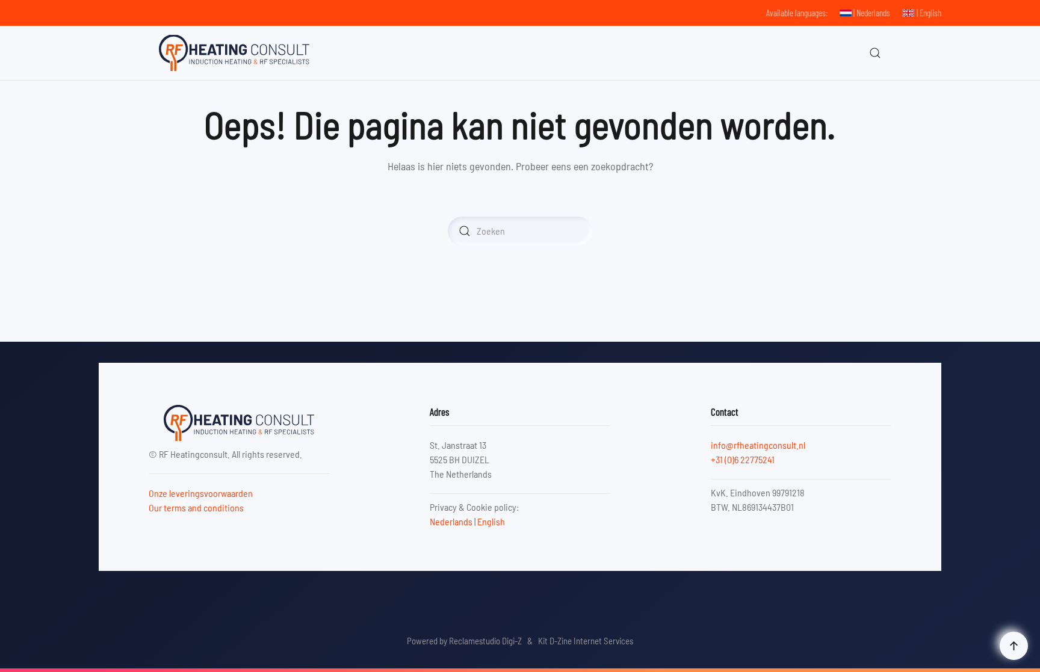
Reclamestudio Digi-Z (485, 640)
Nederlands (451, 521)
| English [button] (929, 12)
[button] (875, 53)
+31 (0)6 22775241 (743, 459)
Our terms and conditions (196, 507)
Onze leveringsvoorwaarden (201, 493)
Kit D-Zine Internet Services (585, 640)
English (491, 521)
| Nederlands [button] (871, 12)
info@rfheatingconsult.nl (758, 445)
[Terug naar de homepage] (234, 53)
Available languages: (797, 12)
